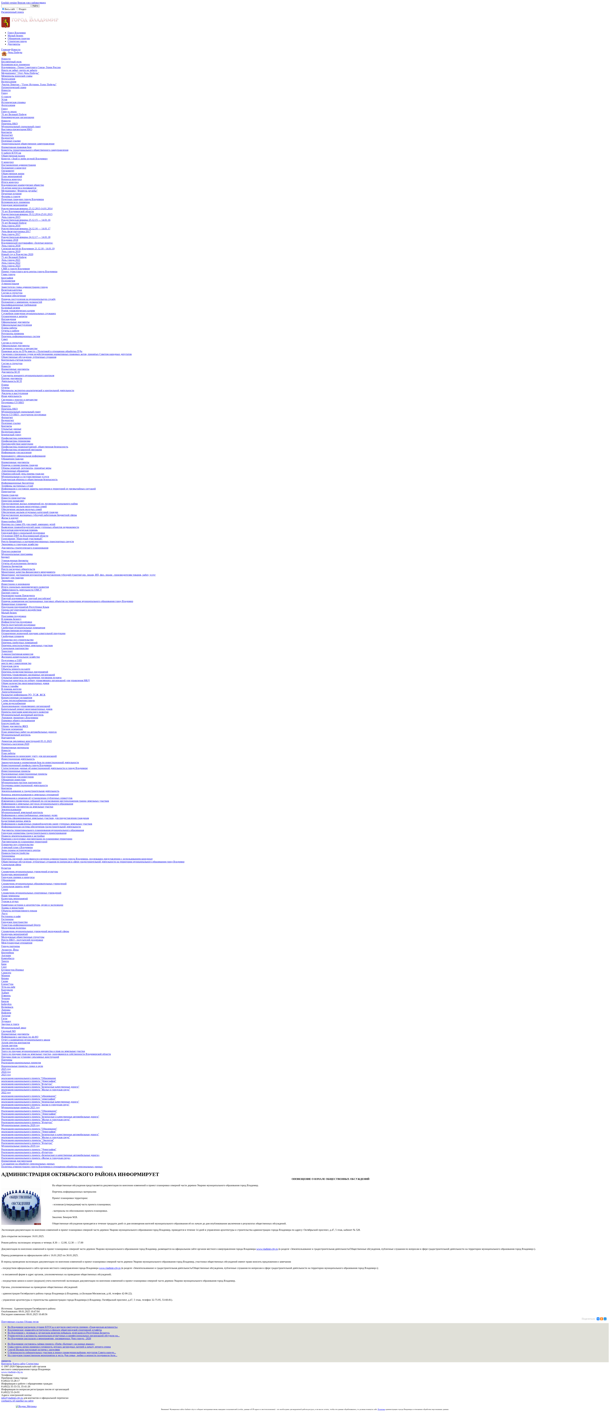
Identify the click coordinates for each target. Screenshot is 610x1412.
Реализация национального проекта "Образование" (29, 1111)
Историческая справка (13, 102)
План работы (8, 753)
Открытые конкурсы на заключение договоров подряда (31, 677)
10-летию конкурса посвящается (18, 187)
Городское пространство (14, 922)
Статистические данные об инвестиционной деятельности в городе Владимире (44, 768)
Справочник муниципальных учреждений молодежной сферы (35, 931)
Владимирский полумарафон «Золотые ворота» (27, 243)
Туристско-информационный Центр (21, 925)
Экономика (7, 580)
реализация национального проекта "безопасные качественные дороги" (40, 1101)
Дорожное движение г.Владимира (19, 717)
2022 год (6, 1092)
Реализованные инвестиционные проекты (24, 774)
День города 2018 (10, 245)
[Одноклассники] (601, 1318)
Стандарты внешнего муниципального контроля (27, 375)
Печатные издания (11, 193)
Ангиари (6, 955)
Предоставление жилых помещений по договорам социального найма (39, 503)
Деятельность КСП (11, 381)
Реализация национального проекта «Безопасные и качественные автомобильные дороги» (50, 1155)
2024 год (6, 1071)
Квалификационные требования (18, 305)
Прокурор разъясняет (12, 500)
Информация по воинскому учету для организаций (29, 756)
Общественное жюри (12, 173)
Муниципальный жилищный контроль (22, 714)
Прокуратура (8, 491)
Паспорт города (9, 592)
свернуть (6, 1360)
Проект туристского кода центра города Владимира (29, 271)
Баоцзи (5, 1001)
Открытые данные (11, 429)
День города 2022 (10, 263)
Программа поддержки (13, 616)
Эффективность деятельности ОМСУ (21, 589)
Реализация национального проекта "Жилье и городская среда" (35, 1119)
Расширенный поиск (12, 12)
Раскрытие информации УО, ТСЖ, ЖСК (23, 694)
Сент (4, 967)
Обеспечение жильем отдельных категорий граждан (29, 512)
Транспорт (7, 651)
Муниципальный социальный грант (21, 126)
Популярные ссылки (12, 1321)
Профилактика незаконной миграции (21, 449)
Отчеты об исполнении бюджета (19, 563)
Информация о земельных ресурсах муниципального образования (37, 803)
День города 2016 (10, 225)
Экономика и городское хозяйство (19, 544)
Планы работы (9, 327)
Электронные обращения (15, 471)
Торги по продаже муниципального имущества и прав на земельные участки (43, 1051)
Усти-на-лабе (8, 987)
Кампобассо (7, 958)
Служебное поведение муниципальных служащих (28, 313)
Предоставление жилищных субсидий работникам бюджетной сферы (39, 515)
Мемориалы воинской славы (16, 76)
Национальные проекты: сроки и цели (22, 1066)
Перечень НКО (9, 123)
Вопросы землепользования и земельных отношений (30, 794)
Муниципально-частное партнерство (21, 782)
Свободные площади (12, 636)
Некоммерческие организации (17, 117)
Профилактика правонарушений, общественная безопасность (34, 446)
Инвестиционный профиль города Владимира (26, 765)
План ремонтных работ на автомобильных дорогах (29, 732)
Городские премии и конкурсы (18, 877)
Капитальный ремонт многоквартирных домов (26, 709)
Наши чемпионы (10, 895)
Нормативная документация (16, 1161)
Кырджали (7, 989)
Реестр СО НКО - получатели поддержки (23, 414)
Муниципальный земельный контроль (22, 812)
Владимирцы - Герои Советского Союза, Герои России (31, 67)
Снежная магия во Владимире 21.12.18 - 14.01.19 (27, 248)
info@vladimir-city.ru (12, 1398)
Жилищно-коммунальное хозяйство (20, 657)
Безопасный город (11, 434)
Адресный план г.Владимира (17, 847)
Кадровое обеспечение (13, 295)
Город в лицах (9, 111)
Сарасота (6, 972)
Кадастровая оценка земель (16, 821)
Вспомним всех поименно (15, 64)
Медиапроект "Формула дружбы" (19, 190)
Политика (381, 1409)
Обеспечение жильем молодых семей (21, 509)
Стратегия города (17, 41)
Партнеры (6, 1059)
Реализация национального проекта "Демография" (28, 1113)
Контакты (6, 132)
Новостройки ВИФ (11, 521)
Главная (5, 49)
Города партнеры (10, 946)
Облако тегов (31, 1321)
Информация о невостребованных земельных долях (29, 815)
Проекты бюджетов (11, 566)
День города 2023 (10, 265)
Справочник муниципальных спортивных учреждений (31, 892)
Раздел (22, 9)
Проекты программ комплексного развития (24, 712)
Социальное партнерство (15, 648)
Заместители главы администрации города (24, 287)
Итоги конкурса (10, 182)
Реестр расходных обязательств (18, 569)
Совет (4, 339)
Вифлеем (6, 1012)
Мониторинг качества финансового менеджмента (28, 572)
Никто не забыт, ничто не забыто (19, 70)
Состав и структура (11, 292)
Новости (15, 49)
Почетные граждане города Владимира (22, 199)
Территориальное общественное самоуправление (27, 143)
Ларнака (5, 1009)
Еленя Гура (7, 984)
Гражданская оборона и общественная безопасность (29, 479)
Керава (5, 978)
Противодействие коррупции (17, 443)
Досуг (4, 913)
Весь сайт (10, 9)
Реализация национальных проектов (21, 1062)
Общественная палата (13, 155)
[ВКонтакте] (598, 1318)
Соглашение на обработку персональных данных (28, 1163)
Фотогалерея (8, 78)
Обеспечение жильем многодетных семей (24, 506)
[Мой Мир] (605, 1318)
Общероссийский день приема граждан (22, 473)
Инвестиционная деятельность (18, 759)
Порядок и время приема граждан (19, 465)
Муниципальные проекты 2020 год (20, 1125)
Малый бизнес (15, 35)
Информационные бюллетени (17, 483)
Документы (14, 44)
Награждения (8, 319)
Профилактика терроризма (15, 441)
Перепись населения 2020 (15, 744)
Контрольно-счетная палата (16, 360)
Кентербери (7, 952)
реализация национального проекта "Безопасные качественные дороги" (40, 1086)
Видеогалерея (8, 81)
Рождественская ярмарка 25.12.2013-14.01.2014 (26, 208)
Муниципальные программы (17, 554)
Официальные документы (15, 322)
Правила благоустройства (15, 853)
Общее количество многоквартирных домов (25, 683)
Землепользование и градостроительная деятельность (30, 791)
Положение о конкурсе (13, 167)
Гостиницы (7, 919)
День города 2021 (10, 260)
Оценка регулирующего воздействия (21, 609)
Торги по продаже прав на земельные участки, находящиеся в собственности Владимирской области (56, 1054)
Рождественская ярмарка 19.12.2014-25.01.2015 (26, 214)
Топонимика (8, 856)
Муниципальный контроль (15, 734)
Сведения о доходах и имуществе (19, 348)
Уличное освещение (12, 729)
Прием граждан (9, 495)
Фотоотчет (7, 135)
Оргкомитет (7, 170)
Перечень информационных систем (20, 336)
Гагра (4, 1018)
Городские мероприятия (14, 205)
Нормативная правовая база (16, 147)
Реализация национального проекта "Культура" (27, 1122)
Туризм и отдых (10, 901)
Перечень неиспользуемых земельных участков (27, 645)
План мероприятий (11, 176)
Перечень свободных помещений (19, 642)
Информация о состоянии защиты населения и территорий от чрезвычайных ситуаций (48, 488)
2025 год (6, 1069)
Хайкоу (5, 992)
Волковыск (7, 1007)
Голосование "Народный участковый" (22, 538)
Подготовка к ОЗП (11, 660)
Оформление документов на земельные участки (27, 806)
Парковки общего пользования (18, 720)
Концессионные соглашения (16, 697)
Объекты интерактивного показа (19, 910)
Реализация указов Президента (18, 595)
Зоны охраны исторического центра (20, 850)
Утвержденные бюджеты (14, 560)
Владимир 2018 (9, 240)
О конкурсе (7, 162)
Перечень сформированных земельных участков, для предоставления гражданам (45, 818)
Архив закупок (9, 1045)
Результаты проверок (12, 333)
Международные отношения (16, 942)
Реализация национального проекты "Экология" (27, 1140)
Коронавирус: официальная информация (23, 456)
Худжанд (6, 1021)
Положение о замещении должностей (21, 302)
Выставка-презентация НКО (16, 129)
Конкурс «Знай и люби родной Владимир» (24, 158)
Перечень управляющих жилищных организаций (28, 674)
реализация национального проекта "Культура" (27, 1084)
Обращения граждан (19, 38)
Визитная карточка (11, 290)
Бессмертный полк (11, 61)
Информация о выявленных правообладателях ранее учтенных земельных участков (46, 823)
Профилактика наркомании (16, 438)
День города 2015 (10, 217)
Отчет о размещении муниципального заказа (25, 1039)
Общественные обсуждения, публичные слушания (28, 357)
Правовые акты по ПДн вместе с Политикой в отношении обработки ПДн (41, 351)
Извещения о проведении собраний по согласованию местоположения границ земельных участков (55, 801)
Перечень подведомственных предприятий (24, 671)
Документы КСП (10, 372)
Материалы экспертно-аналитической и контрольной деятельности (37, 390)
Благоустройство (10, 723)
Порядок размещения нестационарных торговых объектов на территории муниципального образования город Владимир (67, 601)
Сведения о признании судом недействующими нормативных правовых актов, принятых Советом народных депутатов (66, 354)
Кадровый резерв (10, 307)
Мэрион (5, 975)
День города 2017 (10, 234)
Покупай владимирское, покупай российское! (26, 598)
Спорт (4, 889)
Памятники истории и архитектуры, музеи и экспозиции (32, 905)
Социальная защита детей (15, 886)
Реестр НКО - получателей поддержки (22, 940)
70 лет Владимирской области (17, 211)
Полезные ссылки (11, 140)
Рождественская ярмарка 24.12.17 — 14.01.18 (25, 237)
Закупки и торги (10, 1024)
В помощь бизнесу (11, 619)
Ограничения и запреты (14, 316)
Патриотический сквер (13, 87)
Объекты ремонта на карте (15, 669)
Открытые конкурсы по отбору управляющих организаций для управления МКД (45, 680)
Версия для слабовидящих (31, 2)
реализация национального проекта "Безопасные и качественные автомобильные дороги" (50, 1134)
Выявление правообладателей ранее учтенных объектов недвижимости (40, 527)
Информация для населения (16, 452)
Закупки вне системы (13, 1048)
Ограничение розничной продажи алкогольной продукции (33, 633)
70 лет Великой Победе (14, 114)
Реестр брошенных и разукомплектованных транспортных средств (37, 541)
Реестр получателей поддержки (18, 624)
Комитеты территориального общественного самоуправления (34, 150)
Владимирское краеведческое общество (22, 185)
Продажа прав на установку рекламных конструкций (30, 1057)
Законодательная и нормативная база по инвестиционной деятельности (40, 762)
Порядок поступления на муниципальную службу (28, 299)
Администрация (10, 283)
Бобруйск (6, 1004)
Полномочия (8, 280)
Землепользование (11, 809)
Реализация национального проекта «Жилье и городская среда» (36, 1158)
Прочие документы (11, 378)
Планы (5, 384)
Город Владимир (17, 32)
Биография (7, 277)
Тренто (5, 961)
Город (4, 93)
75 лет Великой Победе (14, 257)
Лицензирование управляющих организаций (25, 706)
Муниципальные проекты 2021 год (20, 1107)
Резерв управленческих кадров (18, 310)
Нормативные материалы (15, 747)
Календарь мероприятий (14, 874)
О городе (6, 96)
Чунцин (5, 998)
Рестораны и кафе (11, 916)
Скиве (4, 981)
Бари (4, 964)
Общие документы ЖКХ (14, 726)
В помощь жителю (11, 689)
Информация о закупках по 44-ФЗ (19, 1037)
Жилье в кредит (9, 518)
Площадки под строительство (17, 639)
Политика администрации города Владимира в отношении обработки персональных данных (52, 1166)
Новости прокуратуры (13, 498)
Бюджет (5, 557)
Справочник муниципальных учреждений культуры (29, 871)
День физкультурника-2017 (16, 231)
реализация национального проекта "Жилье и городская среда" (35, 1089)
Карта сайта (19, 1363)
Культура (6, 868)
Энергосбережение (11, 691)
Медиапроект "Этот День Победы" (20, 73)
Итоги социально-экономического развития (25, 587)
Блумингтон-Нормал (12, 969)
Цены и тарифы (9, 686)
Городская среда (10, 666)
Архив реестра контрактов (15, 1042)
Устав (4, 99)
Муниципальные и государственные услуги (25, 476)
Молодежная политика (13, 927)
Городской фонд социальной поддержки (23, 533)
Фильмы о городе (10, 196)
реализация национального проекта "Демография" (28, 1081)
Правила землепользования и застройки (23, 836)
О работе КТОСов (11, 153)
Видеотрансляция (10, 431)
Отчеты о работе (10, 330)
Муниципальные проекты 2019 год (20, 1146)
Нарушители (8, 737)
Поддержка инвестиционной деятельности (24, 785)
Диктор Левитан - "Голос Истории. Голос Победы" (29, 84)
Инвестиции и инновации (15, 584)
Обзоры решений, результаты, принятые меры (26, 468)
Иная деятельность (11, 396)
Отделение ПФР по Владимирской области (24, 535)
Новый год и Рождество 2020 (17, 254)
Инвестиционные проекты (15, 771)
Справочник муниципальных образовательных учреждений (34, 883)
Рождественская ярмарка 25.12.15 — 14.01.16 (25, 220)
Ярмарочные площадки (14, 604)
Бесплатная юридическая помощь (19, 530)
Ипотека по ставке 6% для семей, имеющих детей (28, 524)
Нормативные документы (15, 369)
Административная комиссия (17, 654)
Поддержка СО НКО (12, 402)
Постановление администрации (18, 165)
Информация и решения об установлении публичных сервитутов (36, 798)
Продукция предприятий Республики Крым (25, 607)
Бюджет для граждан (12, 577)
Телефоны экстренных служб (17, 485)
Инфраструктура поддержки (16, 622)
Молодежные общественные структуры (22, 937)
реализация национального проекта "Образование (28, 1078)
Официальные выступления (16, 325)
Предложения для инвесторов (17, 776)
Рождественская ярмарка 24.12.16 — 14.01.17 (25, 228)
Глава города (8, 274)
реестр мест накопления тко (16, 663)
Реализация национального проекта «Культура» (27, 1152)
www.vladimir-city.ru (267, 1249)
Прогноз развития (11, 551)
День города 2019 (10, 251)
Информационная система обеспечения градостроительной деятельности (41, 826)
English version (9, 2)
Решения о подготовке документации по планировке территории (36, 838)
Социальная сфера (11, 864)
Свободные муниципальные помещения (23, 627)
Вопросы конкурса (11, 179)
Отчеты (5, 387)
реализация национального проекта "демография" (28, 1099)
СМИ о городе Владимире (15, 268)
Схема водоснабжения (13, 703)
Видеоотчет (7, 138)
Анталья (5, 1015)
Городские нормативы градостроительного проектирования (33, 833)
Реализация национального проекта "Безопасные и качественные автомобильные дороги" (50, 1116)
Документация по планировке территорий (24, 841)
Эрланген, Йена (10, 949)
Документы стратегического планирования (24, 547)
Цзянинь (6, 995)
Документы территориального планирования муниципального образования (42, 830)
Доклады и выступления (14, 393)
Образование (8, 880)
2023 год (6, 1074)
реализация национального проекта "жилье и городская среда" (35, 1104)
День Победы (15, 52)
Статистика (32, 1363)
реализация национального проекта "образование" (28, 1096)
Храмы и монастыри (12, 907)
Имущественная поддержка (16, 630)
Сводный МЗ (8, 1031)
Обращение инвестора (13, 779)
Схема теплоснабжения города (18, 700)
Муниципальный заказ (13, 1027)
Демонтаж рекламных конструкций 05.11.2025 (26, 741)
